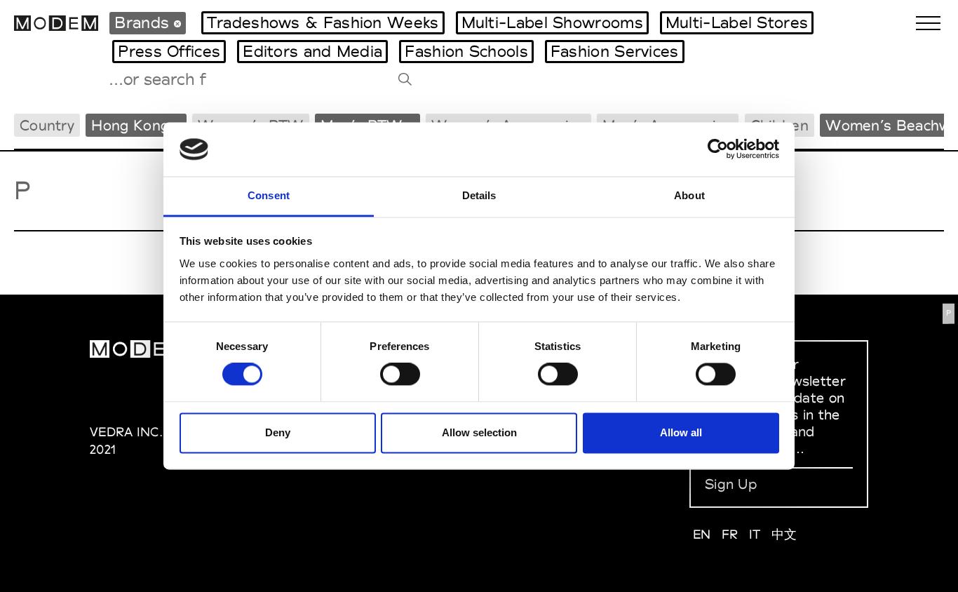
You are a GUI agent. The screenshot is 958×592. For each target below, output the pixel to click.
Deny (277, 432)
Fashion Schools (466, 51)
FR (730, 534)
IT (755, 534)
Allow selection (479, 432)
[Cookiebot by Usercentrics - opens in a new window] (717, 149)
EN (702, 534)
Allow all (681, 432)
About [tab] (689, 195)
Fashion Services (615, 51)
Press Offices (169, 51)
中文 (784, 534)
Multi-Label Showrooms (552, 22)
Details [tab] (479, 195)
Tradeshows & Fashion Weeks (323, 22)
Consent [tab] (269, 195)
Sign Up (731, 484)
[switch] (400, 374)
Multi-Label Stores (737, 22)
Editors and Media (312, 51)
